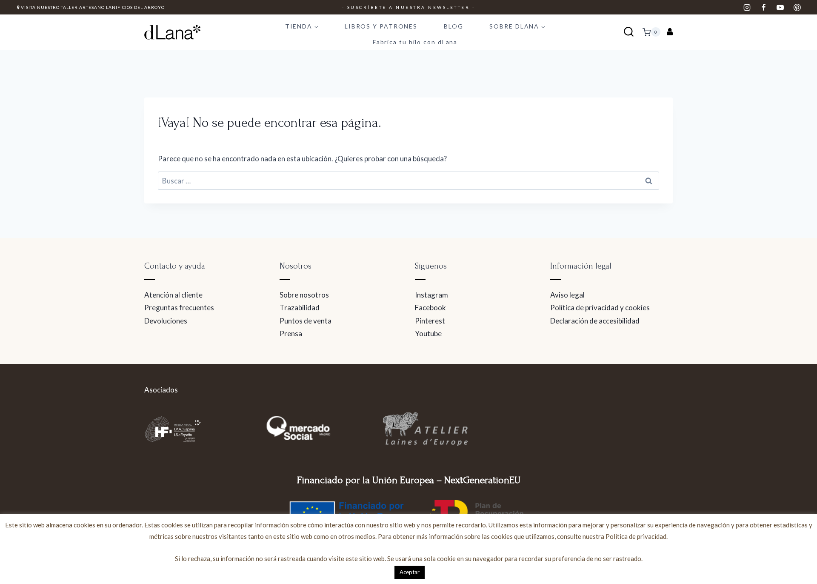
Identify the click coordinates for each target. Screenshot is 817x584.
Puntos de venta (305, 320)
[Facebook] (764, 7)
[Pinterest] (797, 7)
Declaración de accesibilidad (595, 320)
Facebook (430, 307)
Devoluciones (165, 320)
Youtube (428, 333)
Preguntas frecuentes (179, 307)
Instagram (431, 294)
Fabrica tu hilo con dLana (415, 42)
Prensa (291, 333)
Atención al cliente (173, 294)
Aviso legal (567, 294)
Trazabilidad (300, 307)
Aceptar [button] (410, 572)
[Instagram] (747, 7)
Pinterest (430, 320)
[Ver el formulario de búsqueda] (628, 32)
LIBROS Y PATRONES (381, 26)
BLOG (453, 26)
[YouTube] (780, 7)
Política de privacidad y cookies (600, 307)
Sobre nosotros (304, 294)
